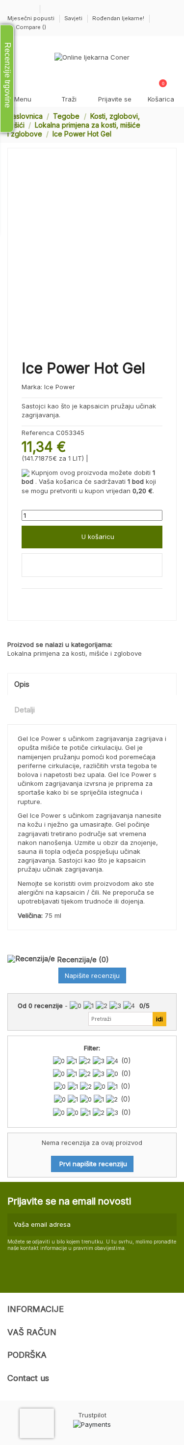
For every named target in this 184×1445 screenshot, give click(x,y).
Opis (21, 684)
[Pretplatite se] (168, 1224)
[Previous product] (163, 125)
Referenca (38, 433)
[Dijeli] (26, 600)
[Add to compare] (92, 565)
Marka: (32, 387)
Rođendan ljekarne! (118, 18)
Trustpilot (92, 1415)
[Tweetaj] (36, 600)
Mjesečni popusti (31, 18)
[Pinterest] (47, 600)
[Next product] (173, 125)
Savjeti (74, 18)
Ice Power (59, 387)
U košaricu (97, 536)
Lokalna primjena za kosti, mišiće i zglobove (74, 653)
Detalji (24, 710)
